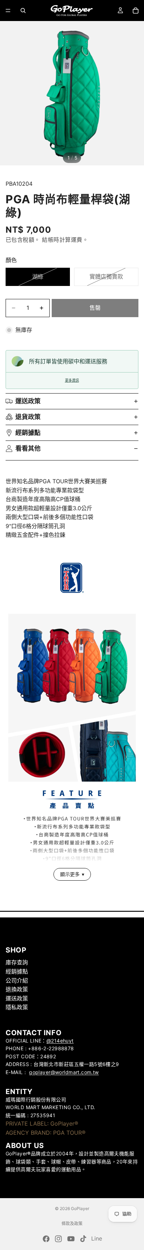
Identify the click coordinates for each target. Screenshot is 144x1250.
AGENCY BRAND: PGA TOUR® (46, 1132)
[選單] (8, 10)
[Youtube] (71, 1239)
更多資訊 (72, 380)
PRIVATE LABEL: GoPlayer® (42, 1123)
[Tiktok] (83, 1239)
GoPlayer (80, 1208)
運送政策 (28, 401)
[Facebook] (46, 1239)
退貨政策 (28, 417)
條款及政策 (72, 1223)
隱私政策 (17, 1007)
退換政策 (17, 989)
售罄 (95, 307)
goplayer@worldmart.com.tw (64, 1072)
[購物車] (135, 10)
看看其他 (28, 448)
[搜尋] (23, 10)
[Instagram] (58, 1239)
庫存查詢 (17, 962)
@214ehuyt (60, 1041)
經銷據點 (28, 432)
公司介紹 (17, 980)
